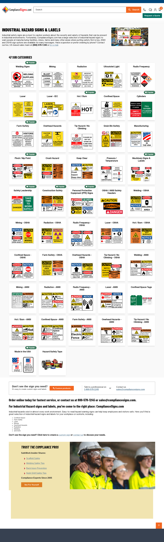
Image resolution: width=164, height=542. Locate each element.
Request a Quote (152, 15)
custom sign (64, 435)
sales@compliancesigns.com (130, 389)
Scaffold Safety (33, 458)
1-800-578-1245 (91, 389)
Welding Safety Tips (35, 463)
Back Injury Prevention (36, 468)
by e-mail (54, 45)
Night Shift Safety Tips (36, 473)
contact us (78, 435)
